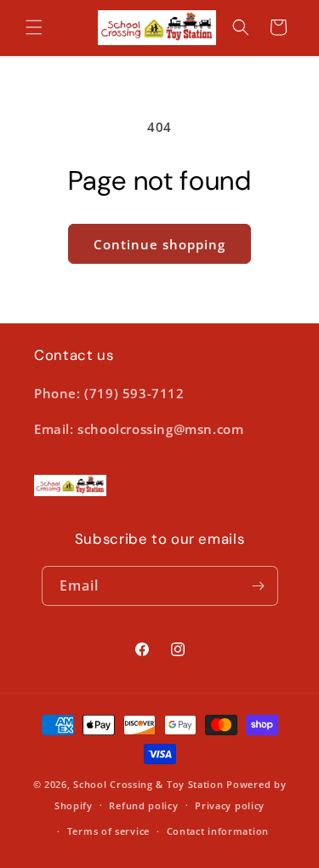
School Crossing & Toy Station (148, 784)
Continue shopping (159, 244)
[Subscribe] (258, 586)
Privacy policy (230, 805)
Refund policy (143, 805)
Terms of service (108, 831)
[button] (34, 27)
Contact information (218, 831)
